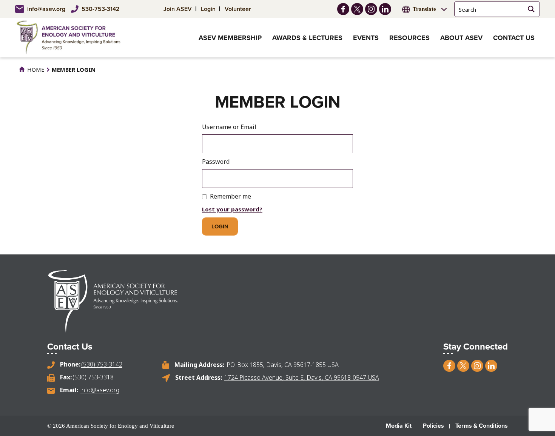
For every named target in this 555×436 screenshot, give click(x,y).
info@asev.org (46, 9)
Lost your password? (232, 209)
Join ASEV (177, 9)
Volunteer (238, 9)
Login (208, 9)
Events (366, 38)
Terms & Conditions (481, 425)
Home (35, 69)
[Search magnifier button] (531, 9)
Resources (409, 38)
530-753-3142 (101, 9)
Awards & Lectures (307, 38)
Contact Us (514, 38)
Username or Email (229, 127)
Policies (433, 425)
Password (216, 161)
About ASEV (461, 38)
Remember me (230, 196)
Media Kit (399, 425)
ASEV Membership (230, 38)
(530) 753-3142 (101, 364)
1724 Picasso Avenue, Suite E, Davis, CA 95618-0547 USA (301, 377)
